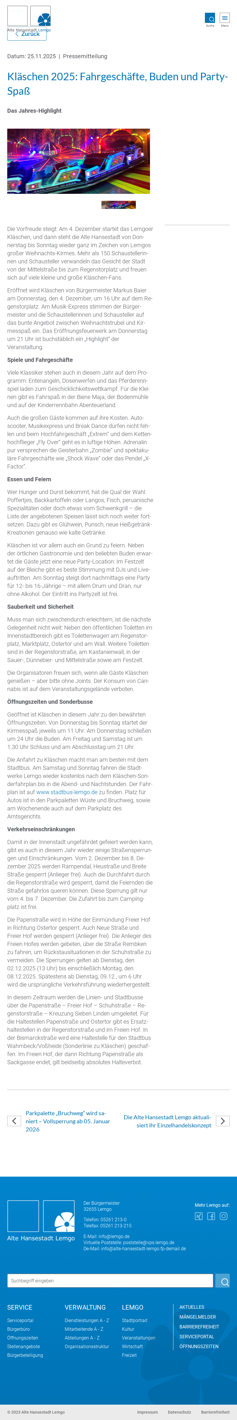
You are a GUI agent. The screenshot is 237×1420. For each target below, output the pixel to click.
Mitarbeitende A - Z (84, 1329)
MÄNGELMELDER (197, 1317)
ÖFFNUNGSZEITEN (199, 1346)
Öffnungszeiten (22, 1338)
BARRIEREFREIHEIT (199, 1327)
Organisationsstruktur (87, 1346)
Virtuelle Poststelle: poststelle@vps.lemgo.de (129, 1242)
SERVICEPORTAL (196, 1336)
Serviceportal (20, 1320)
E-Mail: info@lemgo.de (106, 1236)
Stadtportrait (134, 1320)
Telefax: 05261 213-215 (108, 1225)
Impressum (147, 1412)
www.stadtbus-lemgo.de (66, 792)
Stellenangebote (23, 1346)
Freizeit (129, 1355)
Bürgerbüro (18, 1329)
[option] (118, 161)
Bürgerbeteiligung (25, 1355)
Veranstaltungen (138, 1338)
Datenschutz (179, 1412)
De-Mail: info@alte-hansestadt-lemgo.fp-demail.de (135, 1248)
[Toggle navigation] (224, 18)
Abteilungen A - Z (82, 1338)
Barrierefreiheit (215, 1412)
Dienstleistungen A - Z (87, 1320)
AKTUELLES (191, 1307)
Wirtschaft (132, 1346)
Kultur (128, 1329)
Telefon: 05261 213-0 (105, 1219)
